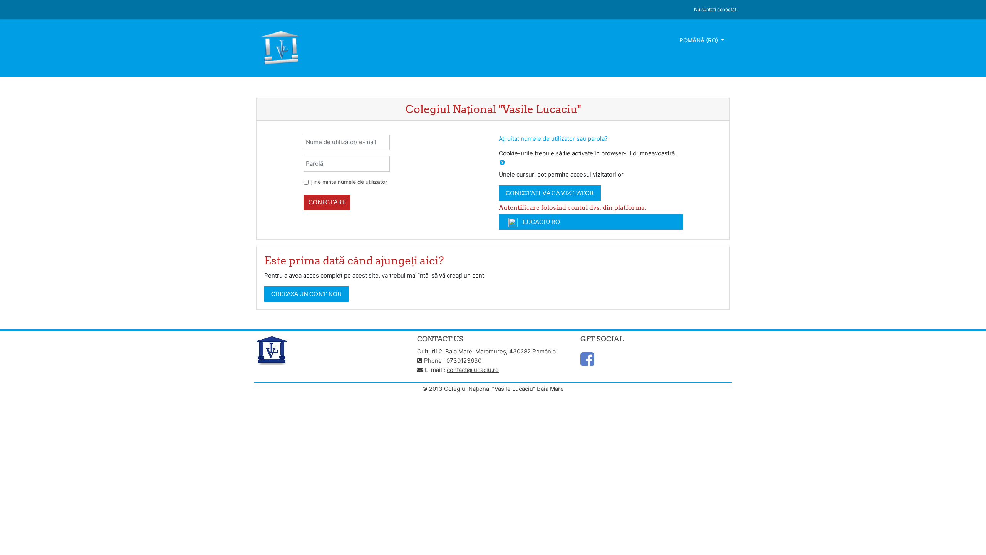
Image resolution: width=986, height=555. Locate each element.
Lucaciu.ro (541, 221)
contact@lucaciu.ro (473, 369)
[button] (502, 163)
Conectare (327, 202)
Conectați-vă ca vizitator (550, 193)
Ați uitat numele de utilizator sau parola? (553, 138)
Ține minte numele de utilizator (348, 181)
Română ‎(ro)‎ (699, 40)
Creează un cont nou (306, 294)
